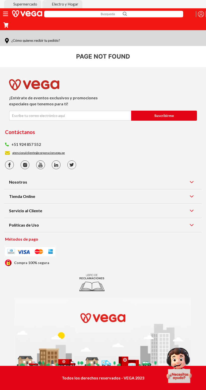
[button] (22, 4)
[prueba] (179, 365)
